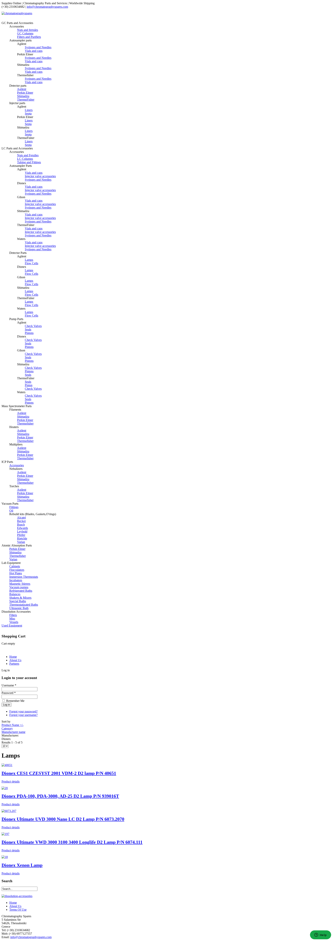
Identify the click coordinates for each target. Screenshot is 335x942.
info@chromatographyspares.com (47, 6)
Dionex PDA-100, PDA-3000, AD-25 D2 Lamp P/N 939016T (60, 796)
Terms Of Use (18, 909)
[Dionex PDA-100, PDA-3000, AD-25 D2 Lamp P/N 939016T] (5, 788)
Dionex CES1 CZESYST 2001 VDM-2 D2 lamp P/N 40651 (59, 773)
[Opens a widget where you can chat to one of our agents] (320, 935)
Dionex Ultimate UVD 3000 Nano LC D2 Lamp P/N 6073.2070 (63, 819)
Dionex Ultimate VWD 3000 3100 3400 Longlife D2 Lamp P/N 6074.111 (72, 842)
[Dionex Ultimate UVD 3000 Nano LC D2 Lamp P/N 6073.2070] (9, 811)
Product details (11, 781)
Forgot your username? (23, 715)
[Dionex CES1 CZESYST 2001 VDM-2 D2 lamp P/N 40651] (7, 765)
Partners (14, 663)
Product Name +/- (12, 725)
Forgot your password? (23, 711)
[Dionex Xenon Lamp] (5, 857)
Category (7, 728)
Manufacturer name (13, 732)
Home (13, 656)
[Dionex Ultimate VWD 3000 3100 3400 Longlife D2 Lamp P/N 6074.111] (5, 834)
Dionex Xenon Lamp (22, 865)
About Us (15, 660)
